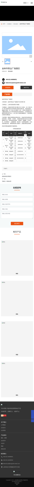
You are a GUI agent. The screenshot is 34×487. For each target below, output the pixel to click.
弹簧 (2, 446)
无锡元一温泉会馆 (6, 181)
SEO (17, 484)
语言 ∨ (26, 3)
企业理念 (3, 430)
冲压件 (2, 443)
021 (17, 395)
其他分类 (3, 449)
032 (17, 354)
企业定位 (3, 427)
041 (17, 273)
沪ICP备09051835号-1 (17, 481)
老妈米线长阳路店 (6, 176)
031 (17, 314)
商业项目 (15, 24)
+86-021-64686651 (11, 79)
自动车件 (3, 440)
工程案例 (9, 24)
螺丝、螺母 (4, 438)
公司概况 (3, 425)
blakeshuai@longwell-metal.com (16, 82)
